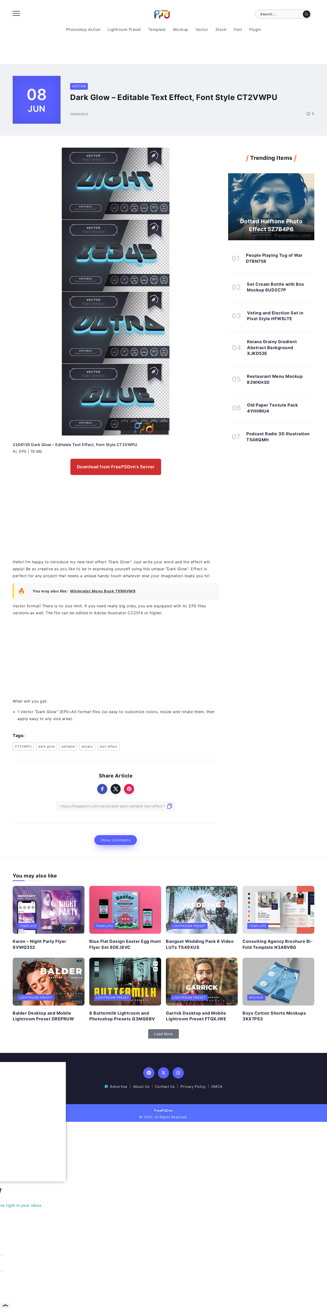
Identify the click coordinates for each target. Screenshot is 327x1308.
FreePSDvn (163, 1110)
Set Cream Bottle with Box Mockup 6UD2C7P (275, 287)
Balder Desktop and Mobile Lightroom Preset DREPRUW (43, 1016)
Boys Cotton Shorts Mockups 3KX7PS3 (274, 1016)
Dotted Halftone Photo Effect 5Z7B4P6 (271, 225)
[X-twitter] (163, 1073)
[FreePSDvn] (162, 13)
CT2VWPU (23, 746)
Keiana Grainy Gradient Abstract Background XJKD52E (272, 347)
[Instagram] (178, 1073)
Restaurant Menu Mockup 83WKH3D (275, 379)
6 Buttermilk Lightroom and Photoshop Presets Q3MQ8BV (122, 1016)
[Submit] (306, 14)
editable (68, 746)
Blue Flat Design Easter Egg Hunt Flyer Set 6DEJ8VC (125, 944)
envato (87, 746)
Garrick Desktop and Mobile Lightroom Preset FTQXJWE (196, 1016)
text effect (109, 746)
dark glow (46, 746)
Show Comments (116, 840)
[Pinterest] (148, 1073)
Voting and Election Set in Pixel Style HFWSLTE (275, 315)
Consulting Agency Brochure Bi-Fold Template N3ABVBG (277, 944)
